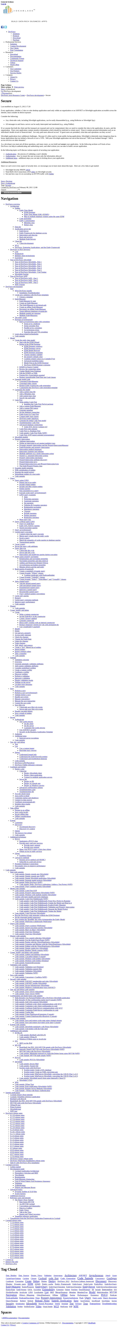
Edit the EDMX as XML (28, 373)
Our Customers (15, 69)
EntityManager (20, 299)
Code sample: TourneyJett (28, 1066)
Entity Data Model (26, 210)
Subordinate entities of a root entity (27, 474)
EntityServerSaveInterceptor (106, 1287)
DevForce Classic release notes (21, 1159)
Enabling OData (25, 856)
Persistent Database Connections (26, 864)
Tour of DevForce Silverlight (20, 260)
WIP (70, 1307)
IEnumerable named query (29, 592)
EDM (30, 1284)
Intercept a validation (22, 678)
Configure (112, 1278)
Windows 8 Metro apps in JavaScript (32, 1039)
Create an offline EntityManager (31, 307)
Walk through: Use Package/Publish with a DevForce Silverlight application (42, 998)
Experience (19, 258)
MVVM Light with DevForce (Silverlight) (34, 1051)
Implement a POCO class (28, 841)
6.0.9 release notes (17, 1150)
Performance (82, 1295)
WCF (17, 245)
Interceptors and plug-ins (28, 235)
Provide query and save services (31, 843)
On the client (28, 724)
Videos (12, 63)
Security (8, 185)
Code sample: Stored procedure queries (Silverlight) (33, 928)
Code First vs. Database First (29, 431)
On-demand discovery (27, 827)
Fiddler (51, 174)
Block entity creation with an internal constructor (37, 623)
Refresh (30, 1301)
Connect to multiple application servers (38, 777)
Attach (107, 1275)
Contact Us (14, 81)
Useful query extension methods (26, 600)
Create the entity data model (25, 340)
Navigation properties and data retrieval (33, 561)
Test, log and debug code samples (22, 990)
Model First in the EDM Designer (36, 363)
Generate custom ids (26, 621)
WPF (17, 1082)
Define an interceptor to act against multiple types (37, 443)
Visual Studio (48, 1307)
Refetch (23, 1301)
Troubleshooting (109, 1303)
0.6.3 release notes (17, 1249)
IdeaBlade (92, 1323)
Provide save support (31, 847)
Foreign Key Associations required (32, 375)
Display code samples (18, 936)
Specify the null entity (27, 398)
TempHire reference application (26, 1216)
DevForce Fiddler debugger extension (28, 765)
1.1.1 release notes (17, 1233)
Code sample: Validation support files (28, 969)
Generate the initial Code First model (32, 421)
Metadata (72, 1292)
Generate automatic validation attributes (29, 664)
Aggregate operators (31, 501)
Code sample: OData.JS (28, 1037)
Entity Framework (63, 1284)
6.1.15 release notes (17, 1117)
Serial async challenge (32, 324)
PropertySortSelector (70, 1298)
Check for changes (21, 637)
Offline (64, 1295)
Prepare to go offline (22, 810)
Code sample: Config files (24, 1012)
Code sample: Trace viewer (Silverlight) (29, 992)
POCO (17, 839)
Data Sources (24, 1275)
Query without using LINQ (25, 522)
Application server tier (23, 229)
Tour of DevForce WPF (19, 276)
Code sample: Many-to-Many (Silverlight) (30, 930)
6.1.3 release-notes (17, 1142)
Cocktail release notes (13, 1220)
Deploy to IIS (29, 781)
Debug (17, 752)
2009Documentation (9, 1318)
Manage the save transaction (25, 701)
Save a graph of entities (23, 713)
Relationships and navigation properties (33, 559)
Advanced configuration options (31, 788)
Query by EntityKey (26, 524)
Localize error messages (23, 684)
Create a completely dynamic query (32, 571)
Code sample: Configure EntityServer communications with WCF (39, 1008)
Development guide (17, 1169)
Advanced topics (16, 1189)
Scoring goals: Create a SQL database (37, 1070)
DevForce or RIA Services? (20, 249)
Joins (26, 497)
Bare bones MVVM (26, 1202)
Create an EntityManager (28, 303)
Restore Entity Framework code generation (35, 386)
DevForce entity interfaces (28, 419)
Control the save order (23, 703)
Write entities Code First (28, 402)
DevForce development (35, 95)
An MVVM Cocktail (27, 1204)
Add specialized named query (30, 585)
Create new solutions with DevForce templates (32, 295)
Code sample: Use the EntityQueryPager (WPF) (32, 940)
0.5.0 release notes (17, 1253)
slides (33, 172)
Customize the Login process (34, 728)
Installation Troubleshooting (29, 293)
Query (12, 478)
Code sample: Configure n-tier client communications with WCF (38, 1004)
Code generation (25, 219)
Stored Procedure (45, 1303)
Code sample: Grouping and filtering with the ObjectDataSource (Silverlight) (43, 944)
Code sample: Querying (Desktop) (27, 932)
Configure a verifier (22, 672)
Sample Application (62, 1300)
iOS (16, 1041)
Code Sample (85, 1278)
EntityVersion (21, 1290)
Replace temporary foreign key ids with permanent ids (39, 625)
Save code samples (17, 975)
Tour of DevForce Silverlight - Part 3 (28, 266)
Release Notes (42, 1300)
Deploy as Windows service (34, 785)
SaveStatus (106, 1301)
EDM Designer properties (33, 353)
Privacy (13, 79)
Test (16, 744)
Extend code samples (17, 1025)
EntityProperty (28, 1287)
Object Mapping (26, 1295)
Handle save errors (21, 697)
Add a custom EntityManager (30, 406)
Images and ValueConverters (29, 1214)
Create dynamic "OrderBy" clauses (32, 577)
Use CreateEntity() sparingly (29, 627)
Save (2, 181)
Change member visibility (33, 355)
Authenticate (10, 183)
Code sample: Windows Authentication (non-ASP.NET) (35, 987)
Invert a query (24, 538)
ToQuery (78, 1304)
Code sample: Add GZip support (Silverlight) (31, 1002)
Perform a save (20, 691)
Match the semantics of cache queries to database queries (39, 540)
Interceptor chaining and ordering (31, 451)
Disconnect (101, 1281)
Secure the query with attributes (26, 546)
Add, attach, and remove (24, 645)
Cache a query (20, 544)
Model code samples (17, 889)
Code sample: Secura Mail (28, 1064)
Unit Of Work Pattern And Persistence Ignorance (32, 1181)
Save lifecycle (20, 705)
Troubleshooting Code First (29, 423)
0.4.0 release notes (17, 1255)
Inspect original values (23, 651)
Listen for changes (21, 641)
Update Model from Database (30, 371)
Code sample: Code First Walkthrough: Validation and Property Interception (46, 907)
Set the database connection (29, 412)
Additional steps (11, 158)
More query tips (25, 520)
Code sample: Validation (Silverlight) (28, 971)
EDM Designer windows (33, 346)
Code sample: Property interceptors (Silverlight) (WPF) (35, 893)
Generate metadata (26, 410)
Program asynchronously (24, 320)
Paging (72, 1295)
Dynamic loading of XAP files (26, 1192)
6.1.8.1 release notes (17, 1132)
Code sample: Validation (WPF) (26, 973)
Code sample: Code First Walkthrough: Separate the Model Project (43, 909)
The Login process (26, 722)
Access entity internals (23, 635)
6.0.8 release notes (17, 1152)
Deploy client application (33, 775)
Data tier (18, 227)
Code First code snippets (28, 429)
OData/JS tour (15, 1105)
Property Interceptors (51, 1297)
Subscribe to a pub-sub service (30, 862)
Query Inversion (110, 1298)
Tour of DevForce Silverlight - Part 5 (28, 270)
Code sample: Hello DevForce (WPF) (28, 882)
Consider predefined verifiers (25, 668)
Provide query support (32, 845)
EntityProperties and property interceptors (34, 447)
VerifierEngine (29, 1307)
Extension (60, 1290)
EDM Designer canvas (32, 348)
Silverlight (18, 1062)
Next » (3, 89)
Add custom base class (27, 396)
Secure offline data (21, 814)
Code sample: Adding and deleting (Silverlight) (32, 954)
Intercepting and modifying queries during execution (38, 555)
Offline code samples (17, 1018)
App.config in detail (22, 796)
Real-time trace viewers (27, 750)
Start (11, 289)
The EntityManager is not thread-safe (32, 305)
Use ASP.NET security (27, 730)
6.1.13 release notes (17, 1121)
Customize (18, 823)
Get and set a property (23, 633)
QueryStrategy (12, 1301)
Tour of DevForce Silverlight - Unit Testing (30, 272)
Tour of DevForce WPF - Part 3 (26, 282)
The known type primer (23, 833)
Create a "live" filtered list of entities (28, 647)
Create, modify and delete (19, 610)
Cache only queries (22, 596)
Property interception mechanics (31, 458)
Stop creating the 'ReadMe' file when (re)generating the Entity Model (40, 919)
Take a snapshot (20, 654)
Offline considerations (23, 816)
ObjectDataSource (43, 1295)
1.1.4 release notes (17, 1227)
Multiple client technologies (25, 256)
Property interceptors (22, 439)
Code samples (20, 336)
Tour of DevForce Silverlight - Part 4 (28, 268)
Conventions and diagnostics (29, 1206)
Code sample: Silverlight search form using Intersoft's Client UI (42, 1078)
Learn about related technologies (26, 334)
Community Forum (17, 58)
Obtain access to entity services (30, 851)
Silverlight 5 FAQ (25, 1080)
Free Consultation (16, 50)
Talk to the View (25, 1212)
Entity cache (47, 1284)
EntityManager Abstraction (24, 1179)
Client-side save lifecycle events (31, 707)
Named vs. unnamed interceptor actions (33, 456)
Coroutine (19, 1281)
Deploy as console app (32, 783)
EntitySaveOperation (73, 1287)
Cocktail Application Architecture (27, 1171)
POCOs (18, 1058)
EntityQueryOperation (57, 1287)
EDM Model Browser (32, 350)
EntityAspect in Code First (29, 414)
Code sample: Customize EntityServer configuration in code (36, 1010)
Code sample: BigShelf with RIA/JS (32, 1035)
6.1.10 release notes (17, 1128)
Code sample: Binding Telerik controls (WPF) (31, 950)
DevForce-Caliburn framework (82, 1281)
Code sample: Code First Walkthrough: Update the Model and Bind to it (45, 903)
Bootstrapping (20, 1177)
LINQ (30, 1292)
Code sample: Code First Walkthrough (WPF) (31, 899)
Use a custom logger (26, 748)
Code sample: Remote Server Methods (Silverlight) (33, 1088)
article (28, 170)
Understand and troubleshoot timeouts (33, 759)
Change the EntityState (23, 639)
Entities (17, 208)
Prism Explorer (15, 1107)
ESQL (30, 1290)
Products (16, 36)
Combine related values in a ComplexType (39, 359)
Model (12, 338)
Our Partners (14, 71)
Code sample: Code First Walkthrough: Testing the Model (40, 911)
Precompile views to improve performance (30, 866)
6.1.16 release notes (17, 1115)
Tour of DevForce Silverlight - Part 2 (28, 264)
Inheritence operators (31, 509)
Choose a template (26, 297)
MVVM (18, 1045)
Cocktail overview (12, 1165)
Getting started (15, 1167)
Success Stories (15, 73)
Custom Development (18, 46)
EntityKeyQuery (111, 1284)
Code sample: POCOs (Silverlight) (32, 1060)
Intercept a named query (28, 590)
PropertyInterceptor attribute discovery (33, 460)
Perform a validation (22, 676)
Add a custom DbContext (28, 408)
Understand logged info (28, 755)
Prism (37, 1298)
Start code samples (17, 872)
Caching (26, 1278)
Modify (17, 629)
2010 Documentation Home (13, 192)
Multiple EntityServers (27, 239)
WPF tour (13, 1111)
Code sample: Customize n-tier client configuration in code (36, 1006)
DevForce (11, 32)
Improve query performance (25, 602)
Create (17, 612)
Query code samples (17, 924)
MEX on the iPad (25, 1043)
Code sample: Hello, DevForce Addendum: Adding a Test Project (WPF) (45, 884)
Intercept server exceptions (29, 738)
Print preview (19, 87)
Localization (38, 1292)
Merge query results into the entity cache (34, 536)
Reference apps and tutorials (20, 1198)
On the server (29, 726)
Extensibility (48, 1289)
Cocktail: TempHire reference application (25, 1097)
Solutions (16, 34)
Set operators (28, 503)
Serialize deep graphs (22, 804)
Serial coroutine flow (31, 326)
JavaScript (23, 1292)
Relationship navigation (32, 507)
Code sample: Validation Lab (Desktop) (29, 967)
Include (98, 1290)
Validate (13, 658)
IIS (93, 1290)
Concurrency (100, 1278)
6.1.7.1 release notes (17, 1134)
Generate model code (22, 379)
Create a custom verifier (23, 670)
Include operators (30, 513)
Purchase (16, 40)
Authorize (18, 734)
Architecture (14, 206)
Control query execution (23, 532)
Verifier (20, 1307)
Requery (18, 598)
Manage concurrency (22, 699)
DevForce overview (13, 204)
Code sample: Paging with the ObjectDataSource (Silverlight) (37, 942)
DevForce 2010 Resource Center (13, 95)
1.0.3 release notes (17, 1239)
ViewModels (19, 1175)
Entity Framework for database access (33, 233)
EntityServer (23, 231)
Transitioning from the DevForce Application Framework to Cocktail (35, 1218)
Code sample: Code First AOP (26, 891)
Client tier (18, 241)
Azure (114, 1275)
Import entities (20, 649)
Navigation (11, 1295)
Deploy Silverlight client (33, 773)
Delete (17, 631)
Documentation (15, 56)
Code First (18, 400)
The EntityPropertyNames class (30, 466)
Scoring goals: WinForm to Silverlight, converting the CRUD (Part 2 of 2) (51, 1076)
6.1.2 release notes (17, 1144)
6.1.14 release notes (17, 1119)
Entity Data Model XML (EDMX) (36, 214)
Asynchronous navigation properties (32, 565)
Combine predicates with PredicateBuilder (39, 575)
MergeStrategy (61, 1292)
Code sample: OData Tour (24, 1084)
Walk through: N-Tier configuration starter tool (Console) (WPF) (38, 1000)
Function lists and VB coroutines (36, 332)
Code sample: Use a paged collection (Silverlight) (33, 938)
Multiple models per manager (30, 313)
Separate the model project (24, 472)
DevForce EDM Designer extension (37, 365)
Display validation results (24, 680)
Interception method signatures (30, 449)
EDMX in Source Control (28, 367)
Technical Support (16, 60)
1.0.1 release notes (17, 1243)
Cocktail (42, 1278)
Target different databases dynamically (33, 311)
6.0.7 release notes (17, 1154)
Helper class (28, 225)
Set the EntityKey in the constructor (32, 616)
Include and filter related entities (31, 487)
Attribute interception (27, 441)
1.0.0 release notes (17, 1245)
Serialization (20, 1304)
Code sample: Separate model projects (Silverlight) (33, 880)
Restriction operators (31, 517)
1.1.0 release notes (17, 1235)
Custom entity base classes (29, 416)
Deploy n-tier (19, 769)
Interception (107, 1289)
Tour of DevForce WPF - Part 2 (26, 280)
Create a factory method (28, 618)
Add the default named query (30, 583)
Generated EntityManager (28, 381)
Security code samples (18, 979)
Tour (85, 1303)
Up (2, 91)
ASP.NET (83, 1275)
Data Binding (11, 1275)
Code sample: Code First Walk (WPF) (33, 433)
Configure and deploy (18, 767)
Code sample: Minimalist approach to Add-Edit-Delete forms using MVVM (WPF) (49, 1053)
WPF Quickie (20, 285)
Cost (16, 252)
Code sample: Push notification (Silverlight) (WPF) (33, 1086)
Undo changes (20, 643)
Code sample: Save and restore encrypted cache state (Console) (38, 1023)
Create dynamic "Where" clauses (31, 573)
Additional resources (17, 1196)
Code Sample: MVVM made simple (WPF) (35, 1055)
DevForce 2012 (11, 1264)
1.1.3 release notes (17, 1229)
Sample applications (13, 1093)
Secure (12, 717)
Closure (33, 1278)
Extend (12, 820)
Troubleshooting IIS (26, 792)
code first (54, 1278)
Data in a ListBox (25, 1208)
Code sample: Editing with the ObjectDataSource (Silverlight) (37, 946)
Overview (18, 662)
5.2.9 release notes (17, 1157)
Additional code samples (19, 1031)
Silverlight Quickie (21, 274)
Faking (17, 831)
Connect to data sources (23, 800)
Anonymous (57, 1275)
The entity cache (21, 317)
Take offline (14, 808)
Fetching (74, 1290)
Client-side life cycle (26, 550)
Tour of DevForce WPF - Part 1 (26, 278)
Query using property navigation (26, 557)
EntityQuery (41, 1286)
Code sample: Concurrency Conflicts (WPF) (31, 977)
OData (17, 853)
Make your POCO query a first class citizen (35, 849)
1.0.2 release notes (17, 1241)
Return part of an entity (27, 482)
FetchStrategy (84, 1289)
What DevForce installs (23, 291)
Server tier (23, 779)
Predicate (113, 1295)
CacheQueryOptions (13, 1278)
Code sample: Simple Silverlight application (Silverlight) (35, 878)
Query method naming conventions (32, 594)
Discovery (18, 825)
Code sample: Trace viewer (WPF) (27, 994)
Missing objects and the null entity (31, 567)
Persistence (95, 1295)
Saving (114, 1301)
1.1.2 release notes (17, 1231)
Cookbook (10, 1281)
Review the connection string (30, 369)
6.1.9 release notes (17, 1130)
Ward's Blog (14, 65)
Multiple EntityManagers (28, 315)
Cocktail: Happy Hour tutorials (21, 1095)
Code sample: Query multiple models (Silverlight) (33, 886)
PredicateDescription (26, 1298)
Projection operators (31, 499)
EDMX (37, 1284)
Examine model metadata (24, 468)
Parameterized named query (29, 588)
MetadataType (82, 1292)
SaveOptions (85, 1301)
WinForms (64, 1307)
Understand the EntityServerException (33, 757)
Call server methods (22, 858)
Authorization (11, 156)
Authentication (11, 154)
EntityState (10, 1289)
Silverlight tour (15, 1109)
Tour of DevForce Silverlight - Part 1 (28, 262)
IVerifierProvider (12, 1292)
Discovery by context (27, 829)
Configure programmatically (25, 802)
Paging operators (30, 515)
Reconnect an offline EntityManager (32, 309)
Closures (27, 511)
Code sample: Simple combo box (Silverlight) (31, 948)
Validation (18, 1183)
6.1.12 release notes (17, 1124)
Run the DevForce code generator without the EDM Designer (37, 915)
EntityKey (98, 1284)
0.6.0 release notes (17, 1251)
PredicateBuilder (12, 1298)
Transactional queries (27, 542)
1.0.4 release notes (17, 1237)
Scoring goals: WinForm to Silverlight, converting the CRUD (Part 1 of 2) (51, 1074)
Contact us (9, 1260)
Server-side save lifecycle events (31, 709)
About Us (13, 77)
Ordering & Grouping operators (35, 505)
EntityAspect (77, 1284)
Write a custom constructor (29, 614)
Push (81, 1298)
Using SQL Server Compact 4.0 (35, 427)
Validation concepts (22, 660)
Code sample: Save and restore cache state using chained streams (38, 1020)
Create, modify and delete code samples (24, 952)
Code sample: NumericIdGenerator (27, 963)
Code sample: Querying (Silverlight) (28, 934)
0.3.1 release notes (17, 1258)
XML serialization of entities (25, 470)
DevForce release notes (14, 1113)
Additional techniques (18, 837)
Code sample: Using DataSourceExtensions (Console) (34, 1014)
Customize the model (22, 390)
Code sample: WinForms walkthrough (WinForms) (33, 921)
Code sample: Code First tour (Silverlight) (30, 913)
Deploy (52, 1281)
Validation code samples (19, 965)
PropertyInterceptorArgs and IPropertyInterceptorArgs (39, 464)
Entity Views (24, 1210)
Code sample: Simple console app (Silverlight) (31, 874)
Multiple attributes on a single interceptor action (36, 454)
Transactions (95, 1303)
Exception (37, 1290)
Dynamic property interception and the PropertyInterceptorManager (43, 445)
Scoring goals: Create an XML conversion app (41, 1072)
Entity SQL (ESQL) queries (29, 526)
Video (38, 1306)
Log (16, 746)
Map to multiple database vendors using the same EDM (44, 216)
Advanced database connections (31, 425)
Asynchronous (96, 1275)
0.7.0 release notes (17, 1247)
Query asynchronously (23, 530)
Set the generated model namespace (28, 917)
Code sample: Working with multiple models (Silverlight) (35, 895)
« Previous (5, 93)
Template (64, 1304)
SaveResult (96, 1301)
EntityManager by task (27, 301)
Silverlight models (21, 437)
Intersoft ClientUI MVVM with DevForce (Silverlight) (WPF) (42, 1049)
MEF (52, 1292)
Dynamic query (20, 1284)
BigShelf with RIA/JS (18, 1099)
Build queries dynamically (24, 569)
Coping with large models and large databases (31, 897)
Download (17, 38)
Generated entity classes (28, 383)
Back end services (25, 237)
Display (13, 606)
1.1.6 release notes (17, 1222)
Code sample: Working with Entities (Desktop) (32, 961)
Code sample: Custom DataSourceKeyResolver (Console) (36, 1016)
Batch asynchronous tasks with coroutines (34, 322)
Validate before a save (23, 695)
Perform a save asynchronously (26, 693)
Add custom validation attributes (26, 666)
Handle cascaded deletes (23, 711)
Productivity (19, 254)
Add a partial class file (27, 392)
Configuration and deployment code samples (26, 996)
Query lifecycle (20, 548)
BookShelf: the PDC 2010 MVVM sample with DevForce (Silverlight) (45, 1047)
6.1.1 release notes (17, 1146)
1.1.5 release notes (17, 1225)
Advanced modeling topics (33, 361)
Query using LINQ (22, 480)
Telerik (57, 1304)
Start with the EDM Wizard (29, 342)
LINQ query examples (27, 495)
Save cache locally (21, 812)
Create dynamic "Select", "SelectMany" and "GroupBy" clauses (42, 579)
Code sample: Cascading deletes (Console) (30, 957)
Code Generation (67, 1278)
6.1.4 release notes (17, 1140)
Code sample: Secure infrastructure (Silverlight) (32, 985)
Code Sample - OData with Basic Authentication (32, 1091)
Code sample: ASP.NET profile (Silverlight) (31, 983)
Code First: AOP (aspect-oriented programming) (36, 435)
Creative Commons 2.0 (30, 1323)
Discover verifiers (21, 674)
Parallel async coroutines (33, 328)
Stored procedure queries (28, 528)
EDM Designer (29, 212)
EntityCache (88, 1284)
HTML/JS (18, 1033)
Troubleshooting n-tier (27, 790)
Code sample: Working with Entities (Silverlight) (32, 959)
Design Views (36, 1275)
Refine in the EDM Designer (29, 344)
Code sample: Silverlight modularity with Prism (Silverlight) (36, 1027)
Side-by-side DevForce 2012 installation (24, 1163)
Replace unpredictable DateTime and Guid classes (37, 377)
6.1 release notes (16, 1148)
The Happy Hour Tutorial (24, 1200)
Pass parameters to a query (29, 491)
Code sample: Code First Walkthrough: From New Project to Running (44, 901)
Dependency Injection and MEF (26, 1173)
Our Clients (14, 48)
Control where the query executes (31, 534)
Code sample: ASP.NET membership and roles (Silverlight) (36, 981)
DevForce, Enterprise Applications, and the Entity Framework (37, 247)
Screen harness (20, 1194)
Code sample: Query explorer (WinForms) (30, 926)
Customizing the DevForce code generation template (38, 388)
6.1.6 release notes (17, 1136)
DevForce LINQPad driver (24, 763)
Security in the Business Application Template (36, 732)
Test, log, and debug (17, 742)
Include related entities (27, 484)
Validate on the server (22, 682)
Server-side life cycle (27, 552)
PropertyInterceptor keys (28, 462)
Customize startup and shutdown (26, 798)
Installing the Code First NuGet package (38, 404)
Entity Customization (27, 221)
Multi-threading (102, 1292)
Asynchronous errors (31, 330)
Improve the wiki (12, 1262)
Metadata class (29, 223)
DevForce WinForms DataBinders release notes (27, 1161)
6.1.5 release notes (17, 1138)
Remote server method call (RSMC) (32, 860)
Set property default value (33, 357)
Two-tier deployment (22, 794)
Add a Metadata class (27, 394)
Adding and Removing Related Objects (33, 563)
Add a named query (22, 581)
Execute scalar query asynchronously (32, 493)
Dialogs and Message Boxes (25, 1187)
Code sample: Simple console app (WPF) (30, 876)
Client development (26, 243)
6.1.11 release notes (17, 1126)
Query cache (97, 1298)
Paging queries (24, 489)
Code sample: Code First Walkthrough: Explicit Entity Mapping (42, 905)
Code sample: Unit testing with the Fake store (31, 1029)
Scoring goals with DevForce (30, 1068)
